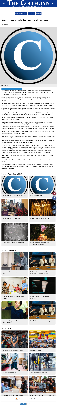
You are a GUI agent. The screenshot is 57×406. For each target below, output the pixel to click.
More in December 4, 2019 (11, 174)
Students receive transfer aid (11, 218)
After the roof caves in (9, 373)
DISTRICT (31, 13)
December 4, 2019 (20, 13)
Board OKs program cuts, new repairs (41, 321)
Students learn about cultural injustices (14, 195)
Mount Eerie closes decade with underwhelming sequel (40, 243)
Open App (22, 403)
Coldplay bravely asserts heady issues (14, 242)
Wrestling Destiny (35, 350)
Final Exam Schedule (36, 195)
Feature (38, 13)
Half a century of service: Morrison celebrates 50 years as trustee (40, 273)
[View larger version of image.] (28, 55)
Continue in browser (32, 403)
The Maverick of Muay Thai (38, 373)
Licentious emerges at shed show (13, 350)
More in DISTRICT (8, 250)
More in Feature (7, 328)
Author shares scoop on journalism (13, 395)
